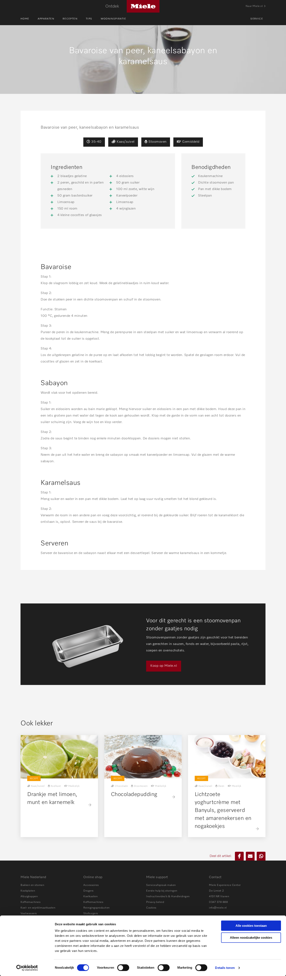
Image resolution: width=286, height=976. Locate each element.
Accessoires (91, 885)
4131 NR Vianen (219, 896)
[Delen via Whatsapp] (261, 856)
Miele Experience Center (225, 885)
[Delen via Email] (250, 856)
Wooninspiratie (113, 19)
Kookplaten (28, 890)
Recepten (70, 19)
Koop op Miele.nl (163, 666)
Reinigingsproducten (96, 907)
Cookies (151, 907)
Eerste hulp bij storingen (161, 890)
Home (25, 19)
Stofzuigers (90, 913)
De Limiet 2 (216, 890)
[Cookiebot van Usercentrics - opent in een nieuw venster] (27, 968)
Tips (89, 19)
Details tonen (224, 968)
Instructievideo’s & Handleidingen (168, 896)
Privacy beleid (155, 902)
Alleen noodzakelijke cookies (251, 937)
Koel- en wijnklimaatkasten (38, 907)
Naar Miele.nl (254, 6)
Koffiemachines (30, 902)
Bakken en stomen (32, 885)
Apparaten (46, 19)
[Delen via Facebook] (239, 856)
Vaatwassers (29, 913)
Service (256, 19)
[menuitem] (29, 19)
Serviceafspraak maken (161, 885)
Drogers (88, 890)
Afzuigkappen (29, 896)
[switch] (123, 967)
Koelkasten (90, 896)
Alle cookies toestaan (251, 925)
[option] (143, 644)
